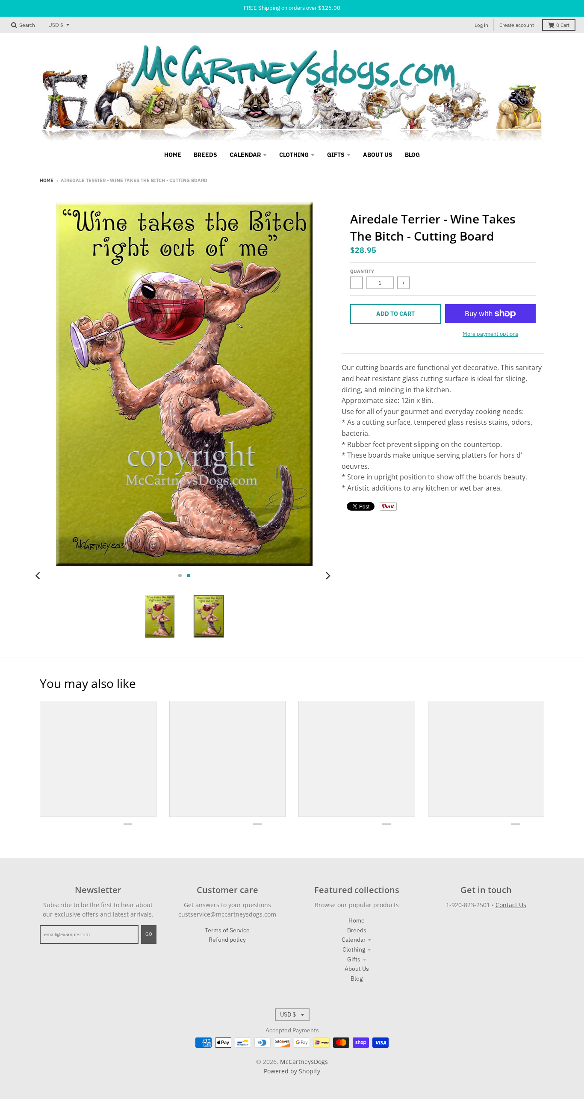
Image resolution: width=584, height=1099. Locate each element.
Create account (516, 25)
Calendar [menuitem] (245, 155)
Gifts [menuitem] (336, 155)
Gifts (353, 959)
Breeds (356, 930)
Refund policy (227, 939)
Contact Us (511, 905)
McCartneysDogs (304, 1062)
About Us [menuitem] (377, 155)
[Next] (328, 575)
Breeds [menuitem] (205, 155)
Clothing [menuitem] (294, 155)
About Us (357, 969)
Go (148, 934)
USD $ (55, 25)
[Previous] (38, 575)
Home (46, 180)
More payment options (490, 334)
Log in (481, 25)
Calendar (354, 939)
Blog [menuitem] (412, 155)
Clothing (353, 949)
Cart (562, 25)
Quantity (362, 271)
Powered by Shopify (292, 1071)
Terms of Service (227, 930)
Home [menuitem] (172, 155)
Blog (357, 978)
